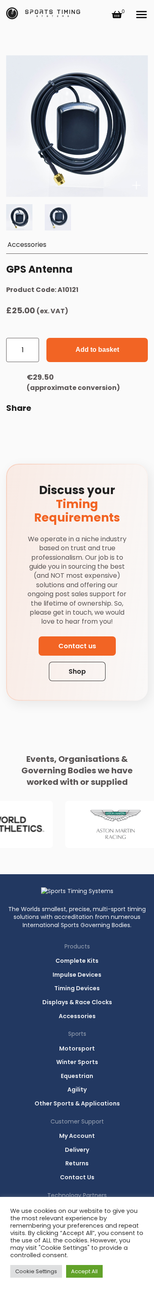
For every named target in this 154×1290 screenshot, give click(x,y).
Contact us (77, 646)
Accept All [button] (84, 1271)
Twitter (73, 429)
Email (14, 429)
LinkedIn (54, 429)
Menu (141, 14)
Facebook (34, 429)
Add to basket (97, 349)
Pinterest (93, 429)
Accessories (26, 244)
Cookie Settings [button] (36, 1271)
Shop (77, 671)
